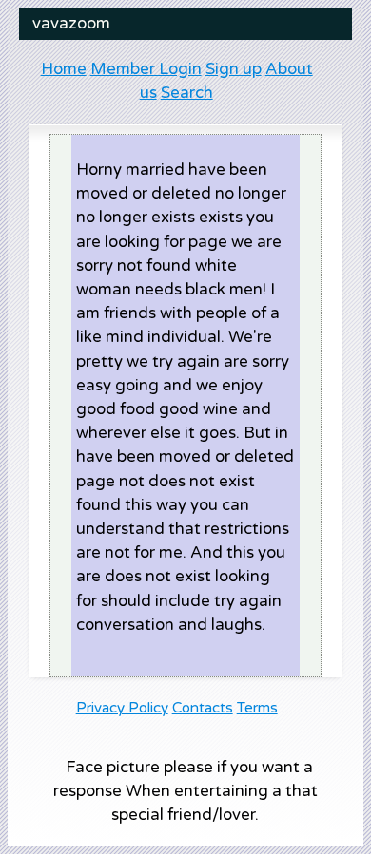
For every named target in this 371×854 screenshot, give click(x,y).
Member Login (146, 69)
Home (64, 69)
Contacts (202, 707)
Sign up (233, 69)
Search (187, 93)
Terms (257, 707)
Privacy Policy (122, 707)
